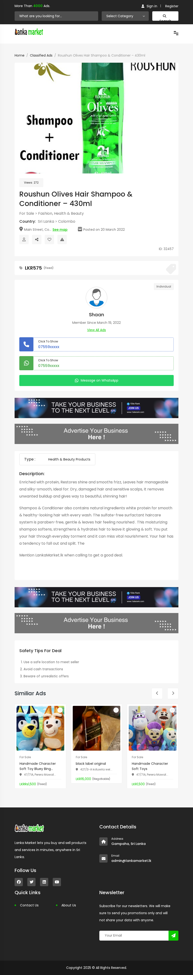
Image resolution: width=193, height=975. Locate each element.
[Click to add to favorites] (60, 710)
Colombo (66, 221)
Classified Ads (41, 55)
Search (165, 20)
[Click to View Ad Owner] (24, 239)
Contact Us (29, 905)
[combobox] (125, 16)
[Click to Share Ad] (36, 239)
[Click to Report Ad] (62, 239)
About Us (68, 905)
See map (60, 229)
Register (171, 6)
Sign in (152, 6)
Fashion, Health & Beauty (61, 213)
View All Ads (96, 330)
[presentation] (22, 118)
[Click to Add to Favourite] (49, 239)
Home (19, 55)
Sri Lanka (46, 221)
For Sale (26, 213)
